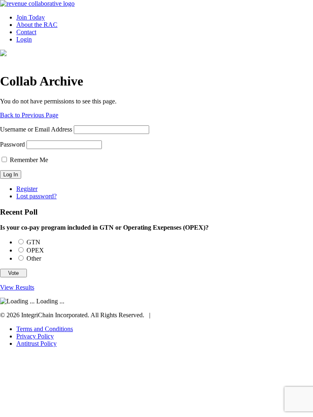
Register (26, 188)
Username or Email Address (36, 129)
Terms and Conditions (44, 328)
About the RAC (36, 24)
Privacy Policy (35, 336)
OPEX (35, 250)
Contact (26, 32)
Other (33, 258)
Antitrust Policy (36, 343)
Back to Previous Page (29, 115)
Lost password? (36, 196)
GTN (33, 242)
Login (24, 39)
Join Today (30, 17)
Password (12, 144)
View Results (17, 287)
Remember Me (28, 159)
